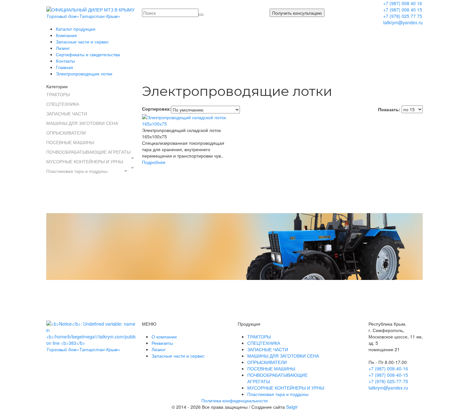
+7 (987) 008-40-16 (388, 368)
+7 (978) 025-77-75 (388, 381)
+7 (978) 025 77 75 (402, 16)
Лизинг (63, 48)
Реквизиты (162, 343)
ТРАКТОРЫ (58, 94)
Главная (64, 67)
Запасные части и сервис (82, 41)
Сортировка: (156, 108)
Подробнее (154, 162)
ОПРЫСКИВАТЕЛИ (66, 132)
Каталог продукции (75, 29)
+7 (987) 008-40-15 (388, 375)
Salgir (292, 407)
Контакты (65, 61)
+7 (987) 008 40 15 (402, 9)
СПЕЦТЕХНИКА (62, 104)
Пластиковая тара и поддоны (77, 171)
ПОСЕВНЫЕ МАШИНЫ (70, 142)
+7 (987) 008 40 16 (402, 3)
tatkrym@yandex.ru (403, 22)
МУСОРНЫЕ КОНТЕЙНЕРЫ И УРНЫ (84, 161)
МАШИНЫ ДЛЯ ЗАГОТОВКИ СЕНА (82, 123)
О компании (164, 336)
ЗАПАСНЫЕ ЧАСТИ (66, 113)
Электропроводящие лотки (84, 73)
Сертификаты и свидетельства (88, 54)
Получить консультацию (297, 13)
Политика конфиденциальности (234, 400)
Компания (66, 35)
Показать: (389, 109)
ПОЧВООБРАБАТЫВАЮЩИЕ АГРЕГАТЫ (88, 152)
